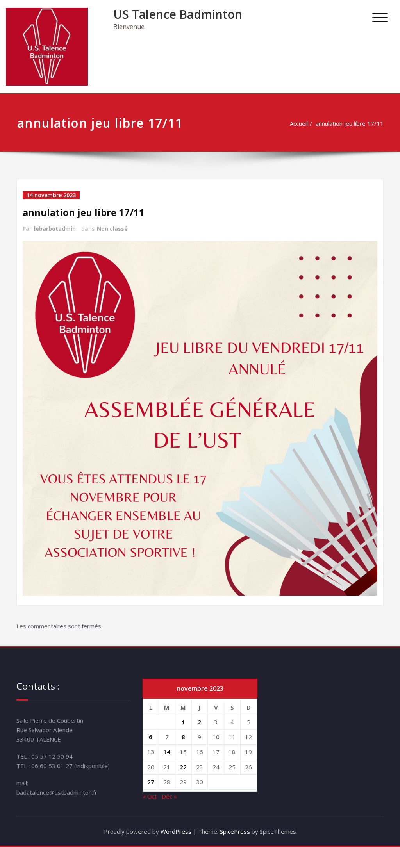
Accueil (299, 123)
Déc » (169, 796)
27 (150, 782)
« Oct (150, 796)
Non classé (112, 228)
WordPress (176, 831)
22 (183, 767)
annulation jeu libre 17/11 (350, 123)
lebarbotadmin (55, 228)
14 (166, 752)
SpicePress (235, 831)
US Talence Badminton (177, 14)
